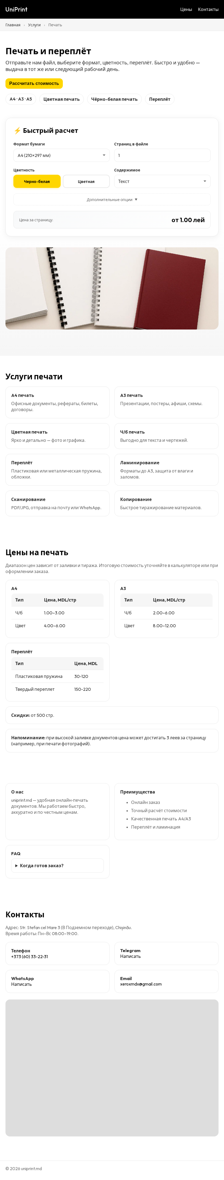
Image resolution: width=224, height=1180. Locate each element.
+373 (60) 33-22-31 (29, 956)
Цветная (86, 181)
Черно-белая (37, 181)
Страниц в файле (131, 144)
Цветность (24, 170)
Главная (12, 24)
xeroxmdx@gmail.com (141, 984)
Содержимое (127, 170)
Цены (186, 9)
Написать (130, 956)
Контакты (208, 9)
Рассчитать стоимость (34, 83)
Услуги (34, 24)
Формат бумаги (29, 144)
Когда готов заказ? (42, 865)
